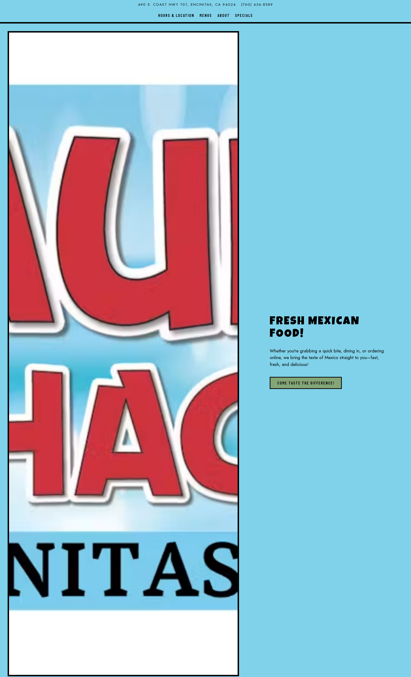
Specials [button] (244, 15)
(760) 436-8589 (257, 4)
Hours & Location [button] (176, 15)
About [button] (223, 15)
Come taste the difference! (305, 382)
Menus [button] (206, 15)
